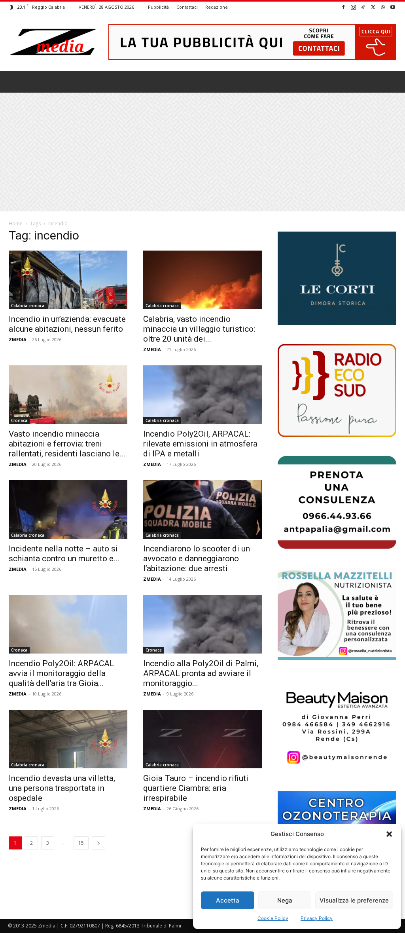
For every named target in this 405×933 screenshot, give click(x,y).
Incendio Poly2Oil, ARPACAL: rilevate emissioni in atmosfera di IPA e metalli (200, 443)
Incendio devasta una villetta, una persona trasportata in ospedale (62, 788)
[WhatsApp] (383, 7)
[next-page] (98, 842)
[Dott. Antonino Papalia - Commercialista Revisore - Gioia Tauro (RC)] (337, 502)
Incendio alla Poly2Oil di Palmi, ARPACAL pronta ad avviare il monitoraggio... (200, 673)
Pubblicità (158, 7)
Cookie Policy (272, 918)
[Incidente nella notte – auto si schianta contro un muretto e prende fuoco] (68, 509)
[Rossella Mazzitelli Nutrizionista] (337, 614)
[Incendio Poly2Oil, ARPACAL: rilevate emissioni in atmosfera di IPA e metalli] (202, 394)
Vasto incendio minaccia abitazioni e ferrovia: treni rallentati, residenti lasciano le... (67, 443)
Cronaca (19, 420)
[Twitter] (373, 7)
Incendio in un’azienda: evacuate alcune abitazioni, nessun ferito (67, 324)
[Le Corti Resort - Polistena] (337, 278)
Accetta (227, 900)
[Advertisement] (202, 152)
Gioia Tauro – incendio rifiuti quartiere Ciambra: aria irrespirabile (195, 788)
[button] (389, 834)
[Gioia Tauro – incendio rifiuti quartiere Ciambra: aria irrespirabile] (202, 739)
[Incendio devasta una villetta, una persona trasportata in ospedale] (68, 739)
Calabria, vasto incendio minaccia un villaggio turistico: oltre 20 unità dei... (199, 329)
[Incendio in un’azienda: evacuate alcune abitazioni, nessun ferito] (68, 280)
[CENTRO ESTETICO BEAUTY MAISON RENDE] (337, 725)
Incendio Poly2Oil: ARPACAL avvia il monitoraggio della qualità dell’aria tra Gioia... (61, 673)
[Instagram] (353, 7)
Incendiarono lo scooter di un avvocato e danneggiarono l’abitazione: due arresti (196, 558)
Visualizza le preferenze (354, 900)
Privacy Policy (317, 918)
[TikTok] (363, 7)
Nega (284, 900)
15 (81, 843)
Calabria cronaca (27, 305)
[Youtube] (392, 7)
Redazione (216, 7)
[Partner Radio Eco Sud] (337, 390)
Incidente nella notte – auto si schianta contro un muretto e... (64, 553)
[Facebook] (343, 7)
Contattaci (187, 7)
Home (16, 223)
